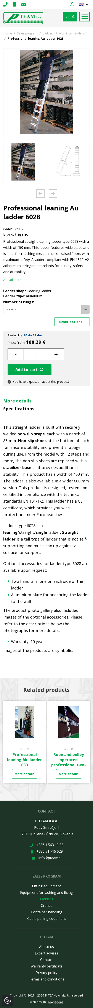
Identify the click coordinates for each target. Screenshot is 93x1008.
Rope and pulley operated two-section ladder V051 (55, 762)
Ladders (48, 33)
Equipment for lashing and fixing (46, 892)
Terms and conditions (46, 979)
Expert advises (46, 953)
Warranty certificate (46, 966)
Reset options (71, 321)
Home (7, 33)
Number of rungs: (18, 302)
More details (17, 401)
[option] (23, 162)
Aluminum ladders (71, 33)
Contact (46, 959)
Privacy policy (46, 972)
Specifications (18, 409)
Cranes (46, 905)
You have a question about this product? (40, 381)
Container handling (46, 912)
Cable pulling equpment (46, 918)
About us (46, 946)
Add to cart (26, 369)
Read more (13, 280)
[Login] (74, 4)
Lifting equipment (46, 886)
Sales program (27, 33)
